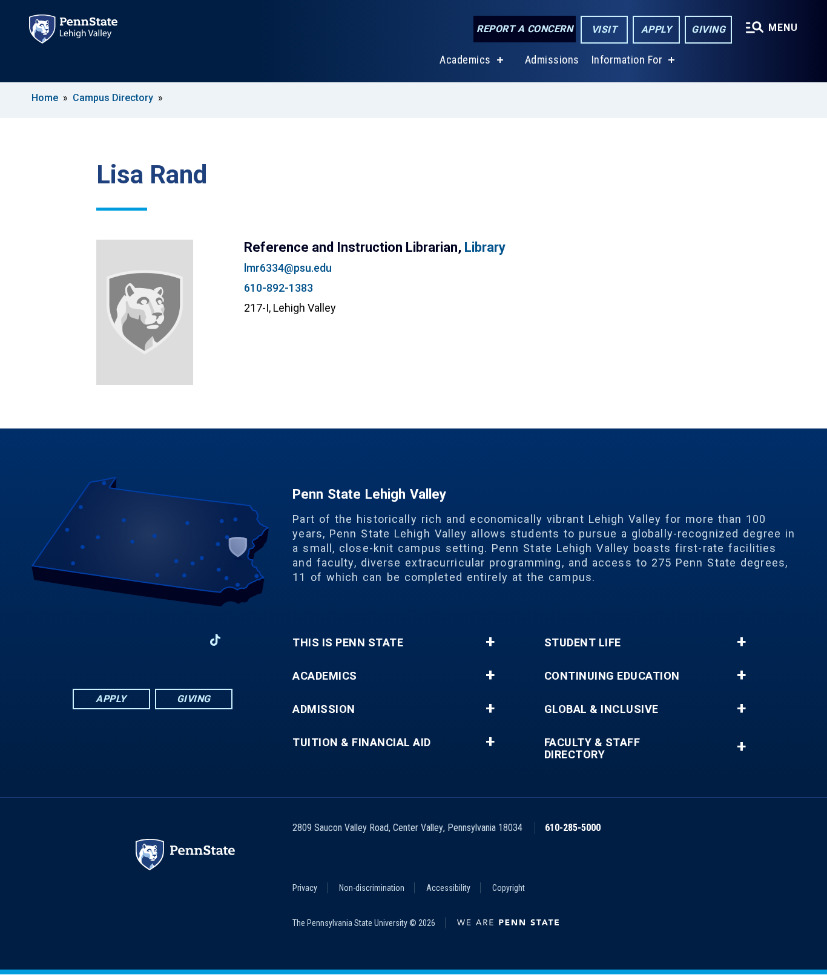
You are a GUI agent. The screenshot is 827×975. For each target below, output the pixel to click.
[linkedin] (151, 640)
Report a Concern (524, 28)
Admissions (552, 59)
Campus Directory (113, 97)
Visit (604, 29)
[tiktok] (215, 640)
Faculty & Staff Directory (592, 749)
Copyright (508, 888)
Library (485, 247)
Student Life (582, 643)
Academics (465, 59)
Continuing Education (612, 676)
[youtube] (183, 640)
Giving (708, 29)
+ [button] (490, 642)
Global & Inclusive (601, 709)
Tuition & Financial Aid (361, 743)
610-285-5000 (573, 827)
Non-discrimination (371, 888)
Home (44, 97)
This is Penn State (347, 643)
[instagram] (120, 640)
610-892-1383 (278, 287)
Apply (656, 29)
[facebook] (89, 640)
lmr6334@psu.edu (288, 267)
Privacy (304, 888)
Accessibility (448, 888)
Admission (323, 709)
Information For (627, 59)
